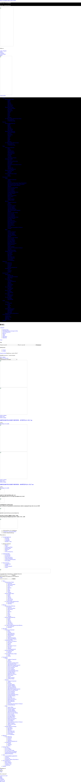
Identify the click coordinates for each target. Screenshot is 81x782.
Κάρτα (9, 101)
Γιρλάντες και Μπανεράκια (13, 662)
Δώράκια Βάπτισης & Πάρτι (10, 251)
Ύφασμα (9, 111)
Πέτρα (9, 115)
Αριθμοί (9, 271)
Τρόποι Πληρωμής (9, 558)
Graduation (7, 540)
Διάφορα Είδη (10, 168)
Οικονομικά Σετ (11, 119)
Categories (2, 327)
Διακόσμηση (7, 274)
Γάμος (6, 178)
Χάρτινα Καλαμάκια (12, 637)
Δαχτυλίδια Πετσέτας (12, 209)
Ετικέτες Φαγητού (11, 191)
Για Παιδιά (10, 303)
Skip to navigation (4, 0)
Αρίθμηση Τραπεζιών (12, 179)
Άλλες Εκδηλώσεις (9, 551)
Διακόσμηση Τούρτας (12, 157)
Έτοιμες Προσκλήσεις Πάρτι (11, 173)
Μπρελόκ (9, 255)
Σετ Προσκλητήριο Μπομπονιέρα (12, 142)
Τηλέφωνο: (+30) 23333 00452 (10, 531)
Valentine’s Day (8, 317)
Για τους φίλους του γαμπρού (11, 751)
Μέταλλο (9, 117)
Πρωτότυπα (10, 106)
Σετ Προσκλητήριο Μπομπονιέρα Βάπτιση (13, 625)
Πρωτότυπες (10, 110)
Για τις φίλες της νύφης (9, 750)
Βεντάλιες (10, 181)
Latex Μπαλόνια (8, 262)
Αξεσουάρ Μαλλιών (12, 281)
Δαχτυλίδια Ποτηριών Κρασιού (14, 185)
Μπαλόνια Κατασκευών (12, 267)
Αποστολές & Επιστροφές (10, 559)
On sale (4, 349)
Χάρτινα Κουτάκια (11, 108)
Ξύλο (9, 116)
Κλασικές (10, 133)
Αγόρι (9, 174)
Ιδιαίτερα (9, 172)
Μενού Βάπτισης (11, 222)
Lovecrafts (7, 539)
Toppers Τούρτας (11, 198)
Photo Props (10, 162)
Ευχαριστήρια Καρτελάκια (13, 192)
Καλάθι (6, 565)
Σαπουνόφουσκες (11, 225)
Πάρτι (6, 229)
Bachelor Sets (10, 275)
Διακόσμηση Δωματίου (9, 308)
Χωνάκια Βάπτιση (11, 704)
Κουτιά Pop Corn (11, 220)
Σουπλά (9, 197)
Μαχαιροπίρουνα (11, 152)
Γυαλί (9, 112)
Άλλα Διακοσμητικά (12, 169)
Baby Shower (8, 319)
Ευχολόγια (10, 194)
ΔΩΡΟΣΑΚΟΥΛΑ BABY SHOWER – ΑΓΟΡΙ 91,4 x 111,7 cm (16, 420)
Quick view (2, 416)
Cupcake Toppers (11, 206)
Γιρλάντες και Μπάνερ (12, 641)
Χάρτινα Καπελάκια (12, 250)
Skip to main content (12, 0)
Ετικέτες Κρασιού (11, 188)
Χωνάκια (9, 228)
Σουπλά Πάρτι (10, 720)
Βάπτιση (6, 201)
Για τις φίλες (7, 293)
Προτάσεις (10, 603)
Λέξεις (9, 269)
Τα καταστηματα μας (7, 537)
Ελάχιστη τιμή (3, 344)
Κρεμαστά (10, 312)
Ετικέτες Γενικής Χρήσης (13, 187)
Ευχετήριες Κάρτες (11, 193)
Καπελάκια (10, 163)
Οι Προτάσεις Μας (11, 120)
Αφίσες (9, 180)
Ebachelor (7, 538)
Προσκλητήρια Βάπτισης (10, 123)
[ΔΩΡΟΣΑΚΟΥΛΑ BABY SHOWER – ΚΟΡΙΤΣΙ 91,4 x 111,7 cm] (13, 451)
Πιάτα (9, 148)
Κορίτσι (9, 175)
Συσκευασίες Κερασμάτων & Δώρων (15, 227)
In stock (4, 351)
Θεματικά (10, 265)
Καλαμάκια (10, 154)
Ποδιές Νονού (10, 223)
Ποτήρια (9, 149)
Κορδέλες (10, 283)
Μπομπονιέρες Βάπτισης (10, 131)
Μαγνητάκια (10, 254)
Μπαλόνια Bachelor (9, 753)
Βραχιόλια (10, 285)
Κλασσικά (10, 171)
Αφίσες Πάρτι (10, 707)
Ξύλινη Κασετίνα (11, 256)
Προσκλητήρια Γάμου (9, 99)
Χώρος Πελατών (6, 562)
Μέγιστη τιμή (20, 344)
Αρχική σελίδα (3, 353)
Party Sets (10, 160)
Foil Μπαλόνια (8, 268)
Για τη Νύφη (7, 279)
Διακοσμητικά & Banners (13, 276)
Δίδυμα (9, 307)
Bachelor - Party (8, 541)
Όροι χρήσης (7, 560)
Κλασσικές (10, 109)
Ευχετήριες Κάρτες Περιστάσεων (12, 313)
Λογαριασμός (8, 563)
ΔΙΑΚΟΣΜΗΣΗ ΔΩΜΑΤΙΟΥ (11, 756)
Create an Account (3, 775)
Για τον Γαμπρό (8, 286)
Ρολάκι (9, 100)
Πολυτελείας (10, 105)
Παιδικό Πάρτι (8, 548)
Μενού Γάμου (10, 196)
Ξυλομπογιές (10, 259)
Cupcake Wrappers (11, 208)
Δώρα (6, 550)
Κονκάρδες (10, 253)
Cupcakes (10, 156)
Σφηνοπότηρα (10, 284)
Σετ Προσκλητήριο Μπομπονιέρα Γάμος (13, 118)
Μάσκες (9, 166)
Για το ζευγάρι (8, 290)
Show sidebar (2, 357)
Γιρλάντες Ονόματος (12, 205)
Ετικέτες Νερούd (11, 692)
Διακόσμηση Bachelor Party (10, 752)
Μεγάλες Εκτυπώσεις (12, 195)
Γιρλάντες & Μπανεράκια (13, 161)
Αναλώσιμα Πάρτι (8, 547)
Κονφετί (9, 266)
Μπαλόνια (7, 549)
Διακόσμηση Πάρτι (9, 158)
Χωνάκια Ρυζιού (11, 200)
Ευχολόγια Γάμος (11, 673)
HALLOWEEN (8, 762)
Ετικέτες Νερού (11, 189)
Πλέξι (9, 114)
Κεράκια (9, 155)
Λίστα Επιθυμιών (8, 566)
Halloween (7, 318)
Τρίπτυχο (9, 103)
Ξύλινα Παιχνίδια (11, 258)
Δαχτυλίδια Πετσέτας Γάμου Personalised (16, 184)
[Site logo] (6, 45)
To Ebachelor (7, 555)
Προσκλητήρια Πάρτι (9, 170)
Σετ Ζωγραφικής (11, 260)
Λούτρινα (7, 302)
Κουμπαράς (10, 252)
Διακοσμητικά (10, 309)
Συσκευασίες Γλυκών (12, 645)
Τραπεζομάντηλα (11, 153)
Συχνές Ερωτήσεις (8, 557)
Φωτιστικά (10, 311)
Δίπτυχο (9, 102)
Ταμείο (6, 567)
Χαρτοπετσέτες (11, 150)
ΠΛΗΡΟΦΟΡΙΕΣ (6, 553)
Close (1, 339)
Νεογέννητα (7, 304)
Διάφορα (9, 186)
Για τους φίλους (8, 297)
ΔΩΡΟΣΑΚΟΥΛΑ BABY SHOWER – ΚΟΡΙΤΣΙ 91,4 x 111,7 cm (16, 484)
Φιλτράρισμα (38, 344)
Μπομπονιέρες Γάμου (9, 107)
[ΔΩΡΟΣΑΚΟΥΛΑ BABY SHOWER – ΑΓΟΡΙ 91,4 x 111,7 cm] (13, 386)
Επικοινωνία (7, 556)
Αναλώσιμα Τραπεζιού (9, 147)
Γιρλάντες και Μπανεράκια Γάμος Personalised (17, 183)
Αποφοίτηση (7, 315)
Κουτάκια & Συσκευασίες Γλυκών (15, 164)
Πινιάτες (9, 165)
